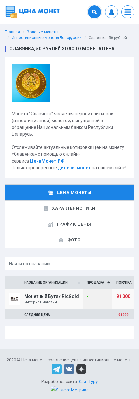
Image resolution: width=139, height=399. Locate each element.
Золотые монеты (42, 32)
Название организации (46, 282)
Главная (12, 32)
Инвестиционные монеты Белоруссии (47, 38)
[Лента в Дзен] (81, 368)
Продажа (95, 282)
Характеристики (74, 208)
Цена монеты (74, 192)
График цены (74, 224)
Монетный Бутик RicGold (51, 296)
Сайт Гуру (88, 381)
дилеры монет (74, 167)
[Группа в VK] (69, 368)
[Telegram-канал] (57, 368)
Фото (73, 239)
